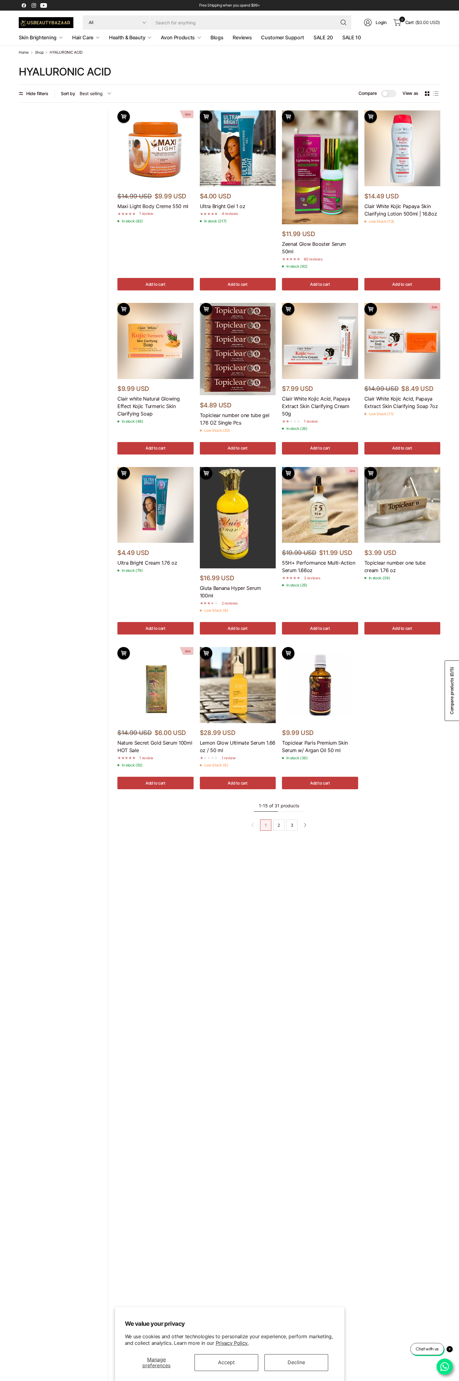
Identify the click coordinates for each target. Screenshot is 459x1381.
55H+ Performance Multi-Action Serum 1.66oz (318, 566)
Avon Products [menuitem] (178, 37)
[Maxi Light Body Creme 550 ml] (155, 148)
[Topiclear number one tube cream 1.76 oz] (402, 505)
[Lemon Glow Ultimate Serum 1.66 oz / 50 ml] (238, 685)
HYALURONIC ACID (66, 52)
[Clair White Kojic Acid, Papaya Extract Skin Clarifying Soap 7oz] (402, 341)
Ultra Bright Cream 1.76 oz (147, 563)
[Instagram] (34, 5)
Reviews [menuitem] (242, 37)
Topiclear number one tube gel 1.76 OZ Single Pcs (234, 419)
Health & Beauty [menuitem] (127, 37)
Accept (226, 1362)
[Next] (305, 825)
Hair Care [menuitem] (82, 37)
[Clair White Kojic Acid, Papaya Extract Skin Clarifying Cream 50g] (320, 341)
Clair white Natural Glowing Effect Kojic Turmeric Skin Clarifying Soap (148, 406)
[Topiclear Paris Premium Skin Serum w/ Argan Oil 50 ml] (320, 685)
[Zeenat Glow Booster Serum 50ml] (320, 167)
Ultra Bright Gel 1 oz (222, 206)
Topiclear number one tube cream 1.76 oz (395, 566)
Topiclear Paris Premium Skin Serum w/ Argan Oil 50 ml (315, 746)
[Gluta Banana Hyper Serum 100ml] (238, 517)
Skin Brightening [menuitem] (38, 37)
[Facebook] (24, 5)
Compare (367, 93)
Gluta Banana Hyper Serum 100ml (230, 592)
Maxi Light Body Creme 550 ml (152, 206)
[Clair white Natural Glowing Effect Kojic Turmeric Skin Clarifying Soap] (155, 341)
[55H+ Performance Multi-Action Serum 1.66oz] (320, 505)
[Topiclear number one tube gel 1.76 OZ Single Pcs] (238, 349)
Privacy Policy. (232, 1343)
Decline (296, 1362)
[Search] (343, 22)
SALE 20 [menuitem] (323, 37)
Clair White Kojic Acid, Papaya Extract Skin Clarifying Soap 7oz (401, 402)
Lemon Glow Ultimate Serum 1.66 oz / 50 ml (237, 746)
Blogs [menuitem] (216, 37)
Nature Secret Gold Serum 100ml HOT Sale (154, 746)
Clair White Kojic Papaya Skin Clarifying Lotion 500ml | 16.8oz (400, 210)
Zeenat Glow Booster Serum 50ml (314, 248)
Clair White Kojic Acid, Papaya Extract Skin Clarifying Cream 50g (316, 406)
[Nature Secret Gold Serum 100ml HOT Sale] (155, 685)
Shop (39, 52)
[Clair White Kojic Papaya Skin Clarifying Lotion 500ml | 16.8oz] (402, 148)
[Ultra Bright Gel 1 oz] (238, 148)
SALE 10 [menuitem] (351, 37)
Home (24, 52)
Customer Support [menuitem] (282, 37)
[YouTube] (44, 5)
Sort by (68, 93)
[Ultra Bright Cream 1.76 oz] (155, 505)
